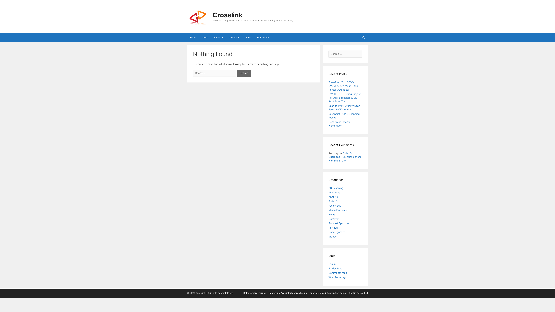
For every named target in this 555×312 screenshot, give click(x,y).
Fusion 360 (335, 205)
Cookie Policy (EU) (358, 293)
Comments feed (338, 272)
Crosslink (228, 15)
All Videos (334, 192)
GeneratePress (225, 293)
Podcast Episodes (339, 223)
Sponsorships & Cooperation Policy (328, 293)
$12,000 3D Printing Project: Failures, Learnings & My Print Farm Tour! (345, 98)
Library (233, 37)
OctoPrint (334, 219)
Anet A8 (333, 196)
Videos (217, 37)
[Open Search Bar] (363, 37)
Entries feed (336, 268)
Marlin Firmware (338, 210)
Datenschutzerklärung (254, 293)
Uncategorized (337, 232)
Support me (263, 37)
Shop (248, 37)
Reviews (333, 227)
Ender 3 (333, 201)
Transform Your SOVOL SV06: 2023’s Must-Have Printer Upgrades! (343, 86)
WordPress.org (337, 277)
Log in (332, 264)
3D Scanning (336, 188)
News (205, 37)
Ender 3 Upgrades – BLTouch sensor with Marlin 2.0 (345, 157)
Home (193, 37)
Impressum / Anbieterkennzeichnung (288, 293)
